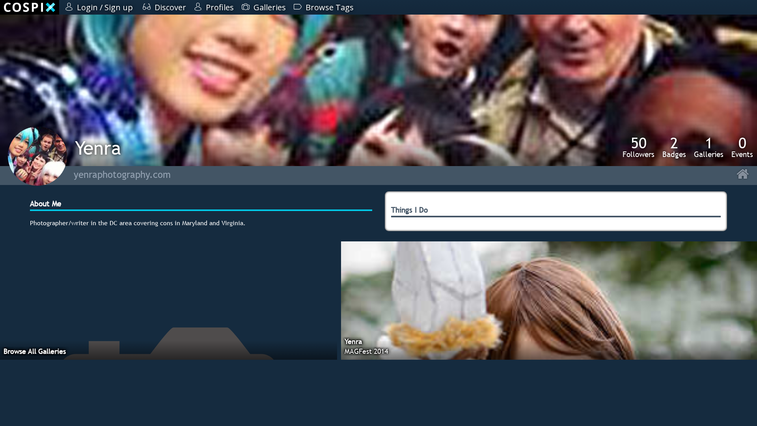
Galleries (708, 147)
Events (742, 147)
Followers (638, 147)
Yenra (98, 148)
